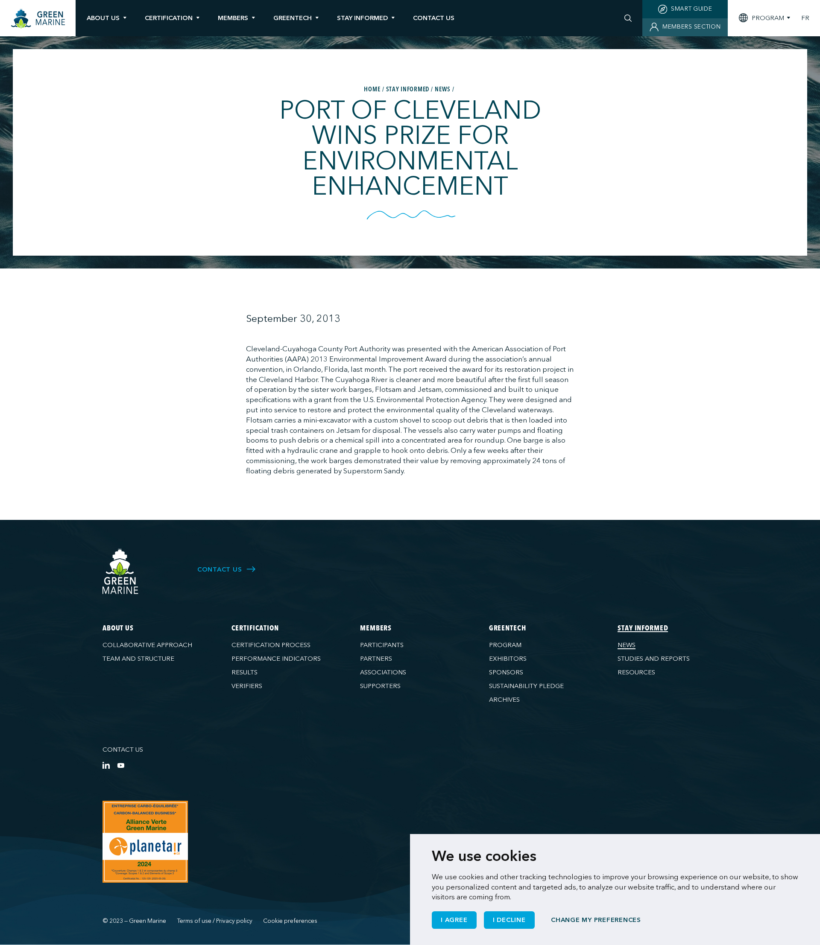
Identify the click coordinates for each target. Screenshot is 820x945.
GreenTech (292, 18)
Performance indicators (276, 658)
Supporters (380, 686)
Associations (383, 672)
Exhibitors (508, 658)
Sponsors (506, 672)
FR (805, 18)
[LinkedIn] (106, 765)
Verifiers (246, 686)
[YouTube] (120, 765)
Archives (504, 699)
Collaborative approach (147, 645)
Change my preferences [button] (596, 920)
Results (244, 672)
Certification (169, 18)
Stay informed (362, 18)
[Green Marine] (120, 572)
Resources (636, 672)
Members (233, 18)
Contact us (122, 749)
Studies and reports (654, 658)
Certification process (270, 645)
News (627, 645)
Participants (382, 645)
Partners (376, 658)
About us (103, 18)
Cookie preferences (290, 921)
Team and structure (138, 658)
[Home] (38, 19)
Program (505, 645)
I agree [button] (454, 920)
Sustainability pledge (526, 686)
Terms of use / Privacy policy (214, 921)
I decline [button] (509, 920)
